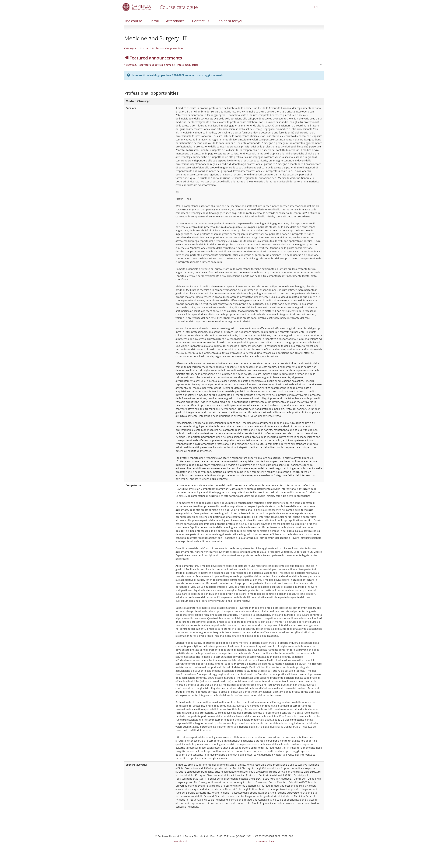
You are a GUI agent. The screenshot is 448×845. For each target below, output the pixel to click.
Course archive (265, 841)
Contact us (200, 21)
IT (309, 7)
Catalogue (130, 48)
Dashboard (180, 841)
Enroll (154, 21)
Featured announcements (155, 58)
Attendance (175, 21)
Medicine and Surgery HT (155, 38)
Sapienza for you (230, 21)
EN (316, 7)
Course (144, 48)
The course (133, 21)
